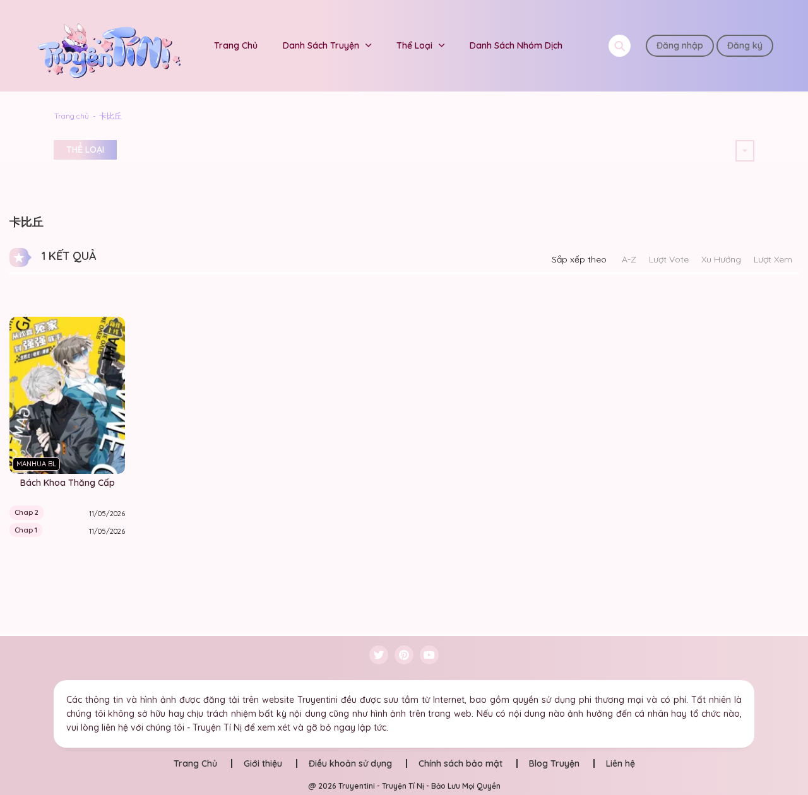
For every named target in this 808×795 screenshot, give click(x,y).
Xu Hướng (721, 259)
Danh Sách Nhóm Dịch (516, 45)
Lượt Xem (773, 259)
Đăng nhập (679, 45)
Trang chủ (71, 116)
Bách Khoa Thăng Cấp (67, 482)
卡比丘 (110, 116)
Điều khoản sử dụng (350, 763)
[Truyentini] (110, 44)
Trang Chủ (236, 45)
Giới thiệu (263, 763)
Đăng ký (745, 45)
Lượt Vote (669, 259)
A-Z (629, 259)
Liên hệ (620, 763)
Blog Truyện (554, 763)
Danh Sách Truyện (321, 45)
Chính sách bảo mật (460, 763)
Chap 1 (26, 530)
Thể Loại (414, 45)
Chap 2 (27, 512)
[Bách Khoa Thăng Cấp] (67, 394)
